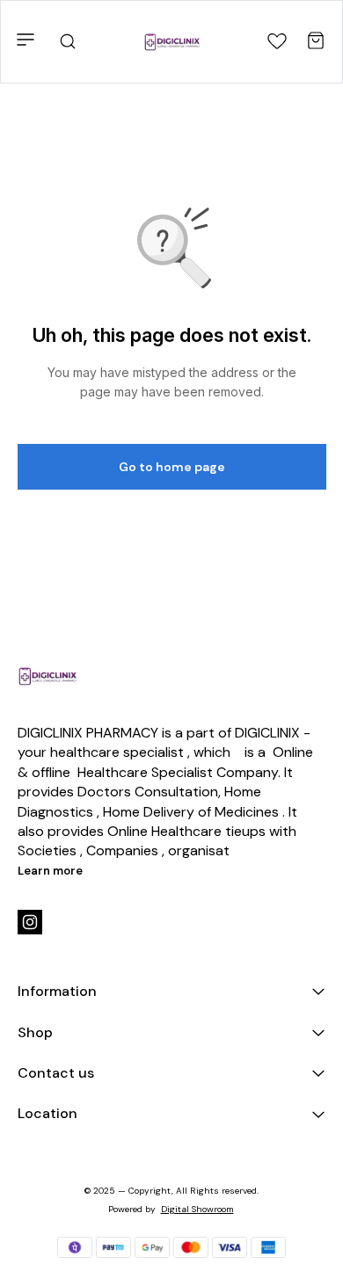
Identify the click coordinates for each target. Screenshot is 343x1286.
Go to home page (172, 467)
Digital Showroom (197, 1209)
